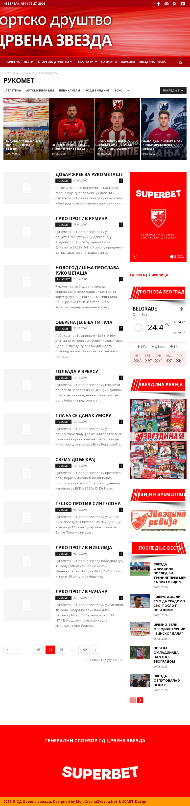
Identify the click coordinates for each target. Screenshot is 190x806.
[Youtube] (183, 3)
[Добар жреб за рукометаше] (26, 188)
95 (61, 650)
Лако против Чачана (81, 591)
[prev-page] (7, 650)
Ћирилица (158, 275)
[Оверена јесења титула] (26, 336)
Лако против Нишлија (83, 547)
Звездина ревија (152, 62)
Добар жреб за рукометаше (89, 174)
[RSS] (174, 3)
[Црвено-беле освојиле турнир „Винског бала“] (140, 629)
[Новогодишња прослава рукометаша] (26, 281)
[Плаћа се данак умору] (26, 429)
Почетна (13, 62)
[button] (181, 63)
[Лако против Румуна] (26, 232)
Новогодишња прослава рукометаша (87, 270)
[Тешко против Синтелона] (26, 517)
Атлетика (13, 90)
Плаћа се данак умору (83, 415)
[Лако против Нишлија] (26, 561)
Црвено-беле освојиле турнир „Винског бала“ (169, 629)
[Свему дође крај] (26, 473)
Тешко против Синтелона (88, 503)
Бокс (118, 90)
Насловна (10, 73)
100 (84, 650)
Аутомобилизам (40, 90)
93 (39, 650)
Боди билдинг (97, 90)
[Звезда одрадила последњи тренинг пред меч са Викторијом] (140, 569)
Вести (28, 62)
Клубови (128, 62)
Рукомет (28, 73)
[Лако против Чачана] (26, 605)
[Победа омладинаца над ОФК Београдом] (140, 652)
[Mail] (166, 3)
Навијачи (109, 62)
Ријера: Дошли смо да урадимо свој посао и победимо (169, 603)
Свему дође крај (75, 459)
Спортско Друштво (53, 62)
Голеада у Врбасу (76, 371)
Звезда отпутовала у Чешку (167, 680)
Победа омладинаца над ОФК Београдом (166, 655)
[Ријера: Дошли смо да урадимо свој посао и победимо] (140, 601)
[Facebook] (158, 3)
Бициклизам (69, 90)
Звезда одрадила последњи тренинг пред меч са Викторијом (170, 573)
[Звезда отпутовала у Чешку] (140, 680)
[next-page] (96, 650)
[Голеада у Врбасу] (26, 385)
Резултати (85, 62)
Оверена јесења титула (83, 322)
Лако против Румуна (81, 218)
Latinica (137, 275)
